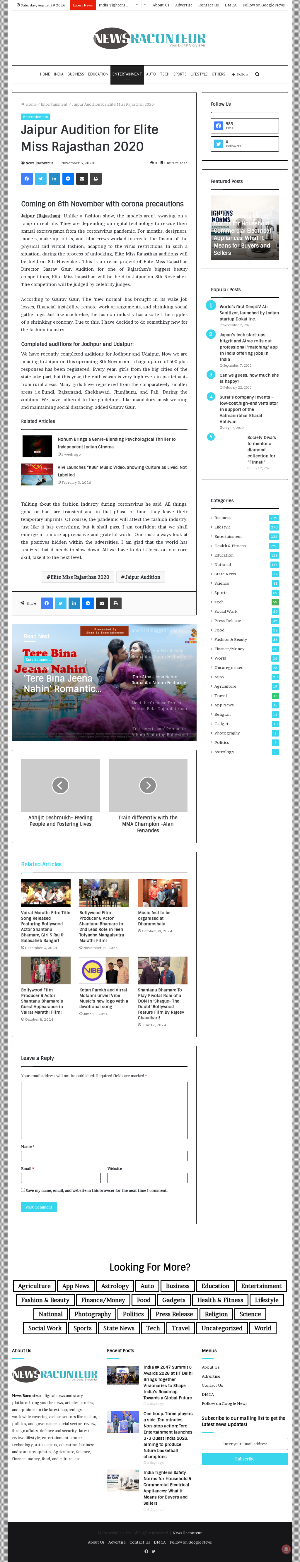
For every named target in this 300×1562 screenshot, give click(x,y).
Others (218, 74)
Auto (151, 74)
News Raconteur (39, 163)
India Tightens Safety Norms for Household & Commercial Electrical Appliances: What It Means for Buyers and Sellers (244, 235)
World (220, 658)
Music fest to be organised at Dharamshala (154, 918)
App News (224, 705)
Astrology (224, 751)
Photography (227, 733)
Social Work (225, 611)
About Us (161, 5)
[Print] (96, 179)
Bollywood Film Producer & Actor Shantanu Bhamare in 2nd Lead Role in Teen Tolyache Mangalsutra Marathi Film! (101, 926)
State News (225, 573)
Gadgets (222, 723)
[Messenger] (68, 179)
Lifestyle (199, 74)
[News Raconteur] (150, 37)
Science (221, 583)
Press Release (227, 620)
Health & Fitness (230, 545)
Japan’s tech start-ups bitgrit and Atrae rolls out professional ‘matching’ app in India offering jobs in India (249, 347)
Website (115, 1168)
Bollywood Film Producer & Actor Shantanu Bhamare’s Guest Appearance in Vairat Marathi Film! (42, 1001)
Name (27, 1146)
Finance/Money (229, 648)
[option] (104, 682)
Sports (180, 74)
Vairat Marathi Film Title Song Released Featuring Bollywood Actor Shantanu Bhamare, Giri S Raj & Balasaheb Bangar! (45, 926)
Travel (220, 695)
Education (98, 74)
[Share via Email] (82, 179)
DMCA (231, 5)
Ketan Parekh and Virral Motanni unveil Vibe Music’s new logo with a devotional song (103, 998)
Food (219, 630)
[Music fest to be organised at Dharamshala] (163, 893)
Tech (164, 74)
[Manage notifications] (286, 1549)
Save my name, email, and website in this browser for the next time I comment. (97, 1190)
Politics (221, 742)
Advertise (183, 5)
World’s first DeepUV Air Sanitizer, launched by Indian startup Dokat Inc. (249, 313)
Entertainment (127, 74)
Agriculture (225, 686)
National (222, 564)
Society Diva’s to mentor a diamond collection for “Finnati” (262, 450)
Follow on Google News (264, 5)
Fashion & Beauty (230, 639)
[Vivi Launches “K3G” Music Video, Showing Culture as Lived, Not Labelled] (37, 474)
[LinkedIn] (54, 179)
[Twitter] (41, 179)
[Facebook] (27, 179)
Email (27, 1168)
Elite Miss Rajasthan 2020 (80, 577)
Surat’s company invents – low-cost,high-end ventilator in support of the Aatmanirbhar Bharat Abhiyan (249, 409)
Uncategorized (228, 667)
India (59, 74)
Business (76, 74)
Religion (222, 714)
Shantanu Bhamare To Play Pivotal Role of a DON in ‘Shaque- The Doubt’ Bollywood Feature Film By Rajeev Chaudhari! (161, 1003)
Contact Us (208, 5)
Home (45, 74)
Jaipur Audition (142, 577)
